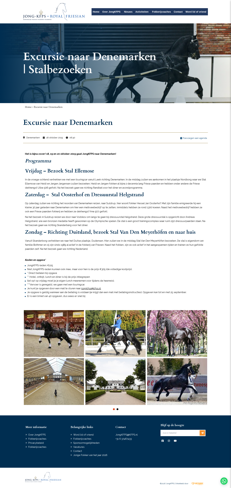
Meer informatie (36, 427)
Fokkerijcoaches (161, 11)
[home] (54, 12)
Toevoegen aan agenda (194, 138)
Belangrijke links (82, 427)
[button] (224, 481)
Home (96, 11)
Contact (178, 11)
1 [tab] (113, 409)
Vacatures (78, 447)
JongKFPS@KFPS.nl (127, 434)
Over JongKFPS (111, 11)
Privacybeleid (36, 442)
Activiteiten (141, 11)
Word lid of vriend (196, 11)
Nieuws (128, 11)
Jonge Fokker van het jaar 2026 (90, 455)
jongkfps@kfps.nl (91, 288)
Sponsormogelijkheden (86, 442)
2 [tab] (117, 409)
